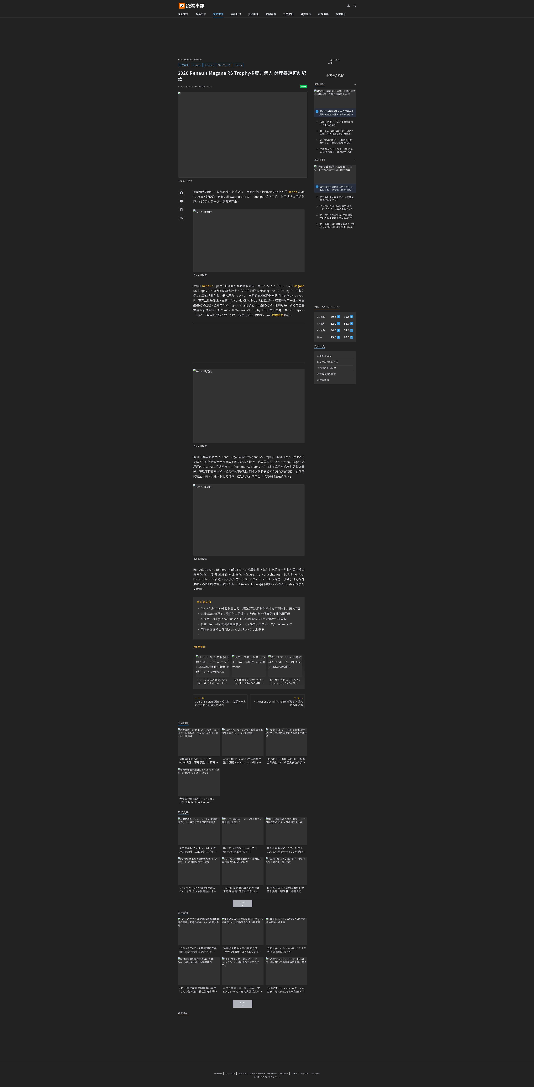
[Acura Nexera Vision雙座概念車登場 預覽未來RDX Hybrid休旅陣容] (243, 742)
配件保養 (323, 14)
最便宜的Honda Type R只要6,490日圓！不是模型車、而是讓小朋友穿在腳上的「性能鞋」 (198, 760)
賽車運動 (341, 14)
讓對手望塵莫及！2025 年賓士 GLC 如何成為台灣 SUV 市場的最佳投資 (286, 849)
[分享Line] (181, 201)
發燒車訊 (188, 59)
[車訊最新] (355, 84)
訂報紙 (294, 1073)
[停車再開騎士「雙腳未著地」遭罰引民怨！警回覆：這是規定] (286, 871)
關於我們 (305, 1073)
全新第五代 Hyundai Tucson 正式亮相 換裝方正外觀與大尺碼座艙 (243, 619)
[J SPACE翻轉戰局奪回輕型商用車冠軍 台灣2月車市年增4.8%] (243, 871)
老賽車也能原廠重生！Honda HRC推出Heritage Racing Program (196, 800)
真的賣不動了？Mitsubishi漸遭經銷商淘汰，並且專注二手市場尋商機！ (197, 849)
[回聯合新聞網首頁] (182, 6)
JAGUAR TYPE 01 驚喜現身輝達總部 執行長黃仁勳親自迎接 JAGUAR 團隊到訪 (198, 950)
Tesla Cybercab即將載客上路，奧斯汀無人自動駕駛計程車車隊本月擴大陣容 (251, 608)
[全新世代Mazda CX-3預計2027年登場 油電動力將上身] (286, 931)
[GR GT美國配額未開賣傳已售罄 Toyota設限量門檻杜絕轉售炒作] (199, 971)
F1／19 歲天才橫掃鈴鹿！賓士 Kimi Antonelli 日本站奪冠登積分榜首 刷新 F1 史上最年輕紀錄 (212, 681)
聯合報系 (284, 1073)
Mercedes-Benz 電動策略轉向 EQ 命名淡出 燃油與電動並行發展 (197, 889)
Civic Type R (224, 65)
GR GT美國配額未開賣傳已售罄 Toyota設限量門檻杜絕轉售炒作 (198, 989)
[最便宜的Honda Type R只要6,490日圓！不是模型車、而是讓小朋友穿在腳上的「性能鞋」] (199, 742)
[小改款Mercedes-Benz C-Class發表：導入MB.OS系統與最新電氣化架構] (286, 971)
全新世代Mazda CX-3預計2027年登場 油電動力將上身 (286, 950)
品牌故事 (306, 14)
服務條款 (254, 1073)
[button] (354, 5)
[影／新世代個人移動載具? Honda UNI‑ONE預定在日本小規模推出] (285, 666)
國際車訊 (218, 14)
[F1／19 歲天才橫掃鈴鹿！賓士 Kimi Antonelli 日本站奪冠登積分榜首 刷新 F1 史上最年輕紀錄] (212, 666)
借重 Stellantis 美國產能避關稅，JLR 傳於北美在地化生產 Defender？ (246, 624)
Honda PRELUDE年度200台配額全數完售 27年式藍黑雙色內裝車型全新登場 (286, 760)
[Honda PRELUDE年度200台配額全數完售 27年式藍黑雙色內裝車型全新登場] (286, 742)
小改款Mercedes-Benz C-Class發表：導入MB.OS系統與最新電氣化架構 (285, 989)
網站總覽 (316, 1073)
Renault (209, 65)
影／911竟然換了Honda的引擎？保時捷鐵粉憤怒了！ (240, 849)
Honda (238, 65)
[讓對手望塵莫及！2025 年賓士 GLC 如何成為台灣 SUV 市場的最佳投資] (286, 831)
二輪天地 (288, 14)
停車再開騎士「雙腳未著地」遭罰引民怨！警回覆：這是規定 (285, 889)
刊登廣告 (218, 1073)
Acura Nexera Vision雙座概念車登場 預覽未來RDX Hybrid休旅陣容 (242, 760)
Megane (197, 65)
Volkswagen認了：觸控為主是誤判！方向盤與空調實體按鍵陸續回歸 (245, 614)
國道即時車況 (324, 355)
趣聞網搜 (271, 14)
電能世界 (236, 14)
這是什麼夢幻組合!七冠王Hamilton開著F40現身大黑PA (249, 681)
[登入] (348, 6)
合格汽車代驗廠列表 (327, 361)
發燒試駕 (201, 14)
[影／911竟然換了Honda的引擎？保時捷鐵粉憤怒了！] (243, 831)
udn (180, 59)
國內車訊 (183, 14)
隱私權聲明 (272, 1073)
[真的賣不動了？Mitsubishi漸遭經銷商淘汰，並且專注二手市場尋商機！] (199, 831)
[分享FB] (181, 192)
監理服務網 (323, 380)
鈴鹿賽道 (184, 65)
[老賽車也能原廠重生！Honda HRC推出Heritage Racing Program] (199, 782)
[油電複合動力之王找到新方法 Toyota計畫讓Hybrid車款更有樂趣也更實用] (243, 931)
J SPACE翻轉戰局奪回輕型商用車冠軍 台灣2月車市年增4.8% (241, 889)
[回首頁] (195, 6)
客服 (233, 1073)
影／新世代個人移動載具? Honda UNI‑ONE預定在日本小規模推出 (285, 681)
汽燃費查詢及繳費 (326, 373)
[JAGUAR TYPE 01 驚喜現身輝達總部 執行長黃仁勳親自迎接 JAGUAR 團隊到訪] (199, 931)
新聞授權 (242, 1073)
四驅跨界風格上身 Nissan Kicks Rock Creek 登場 (232, 629)
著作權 (262, 1073)
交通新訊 (253, 14)
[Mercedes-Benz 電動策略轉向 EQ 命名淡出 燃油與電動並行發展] (199, 871)
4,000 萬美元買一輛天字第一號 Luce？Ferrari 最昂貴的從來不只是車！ (242, 989)
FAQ (227, 1073)
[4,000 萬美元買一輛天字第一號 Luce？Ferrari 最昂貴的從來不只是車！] (243, 971)
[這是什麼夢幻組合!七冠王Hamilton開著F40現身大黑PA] (249, 666)
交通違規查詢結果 (326, 367)
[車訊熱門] (355, 160)
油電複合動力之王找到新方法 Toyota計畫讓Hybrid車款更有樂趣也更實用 (242, 950)
